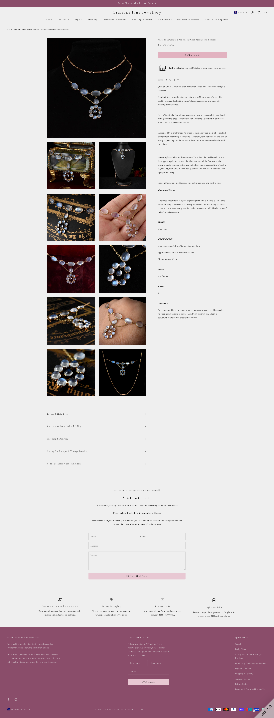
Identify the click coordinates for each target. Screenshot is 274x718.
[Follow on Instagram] (15, 699)
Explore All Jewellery (86, 20)
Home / (10, 30)
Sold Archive (165, 20)
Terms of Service (242, 679)
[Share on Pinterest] (174, 80)
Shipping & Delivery (244, 673)
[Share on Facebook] (166, 80)
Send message (136, 576)
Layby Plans (240, 649)
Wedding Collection (142, 20)
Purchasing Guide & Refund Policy (250, 663)
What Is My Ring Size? (216, 20)
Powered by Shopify (134, 709)
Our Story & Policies (188, 20)
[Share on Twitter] (170, 80)
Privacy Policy (241, 684)
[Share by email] (178, 80)
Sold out (192, 55)
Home (49, 20)
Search (238, 644)
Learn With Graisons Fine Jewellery (250, 689)
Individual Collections (114, 20)
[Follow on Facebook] (8, 699)
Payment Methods (243, 668)
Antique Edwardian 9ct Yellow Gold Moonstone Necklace (42, 30)
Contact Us (63, 20)
